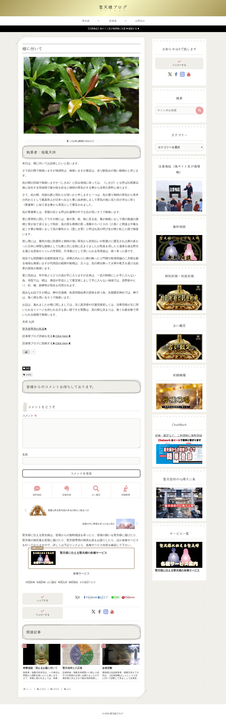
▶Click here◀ (62, 336)
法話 (28, 368)
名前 (25, 454)
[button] (199, 110)
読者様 (28, 375)
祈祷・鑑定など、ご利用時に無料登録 (178, 435)
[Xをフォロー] (93, 612)
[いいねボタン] (26, 352)
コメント (29, 415)
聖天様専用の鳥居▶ (34, 328)
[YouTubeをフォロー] (112, 612)
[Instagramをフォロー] (105, 612)
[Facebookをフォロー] (99, 612)
